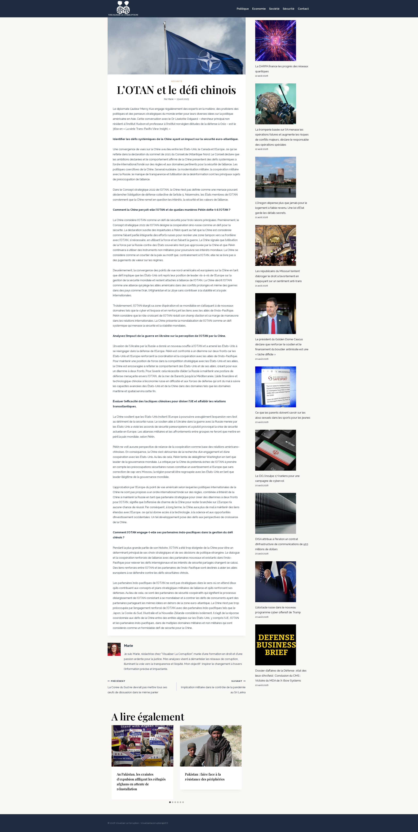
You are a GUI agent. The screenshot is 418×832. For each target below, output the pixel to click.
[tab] (170, 802)
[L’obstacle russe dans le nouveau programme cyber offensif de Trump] (282, 581)
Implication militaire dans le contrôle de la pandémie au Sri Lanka (213, 687)
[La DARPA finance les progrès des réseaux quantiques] (282, 40)
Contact (303, 8)
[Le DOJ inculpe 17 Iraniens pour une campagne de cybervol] (282, 450)
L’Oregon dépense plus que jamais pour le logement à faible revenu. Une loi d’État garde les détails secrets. (281, 207)
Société (274, 8)
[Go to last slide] (117, 762)
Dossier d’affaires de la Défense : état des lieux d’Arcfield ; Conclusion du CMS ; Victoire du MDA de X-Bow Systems (280, 675)
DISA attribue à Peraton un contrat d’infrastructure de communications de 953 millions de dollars (281, 544)
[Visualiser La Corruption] (123, 8)
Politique (243, 8)
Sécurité (288, 8)
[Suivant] (236, 762)
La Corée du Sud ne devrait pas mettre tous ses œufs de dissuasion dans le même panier (137, 687)
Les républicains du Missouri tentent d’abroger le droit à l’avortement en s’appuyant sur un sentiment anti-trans (278, 276)
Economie (259, 8)
